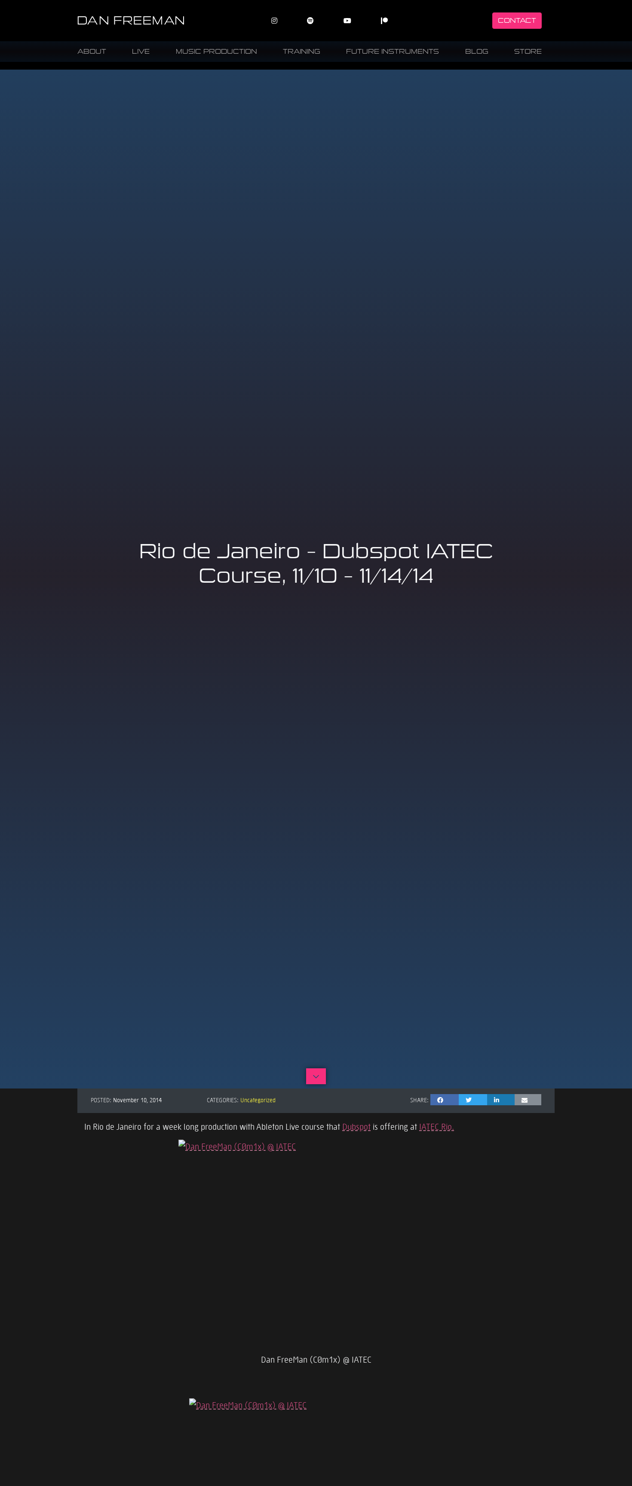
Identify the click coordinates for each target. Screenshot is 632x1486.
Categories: (223, 1100)
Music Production (216, 51)
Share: (419, 1100)
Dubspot (356, 1126)
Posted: (101, 1100)
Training (301, 51)
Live (141, 51)
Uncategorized (258, 1100)
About (91, 51)
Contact (517, 20)
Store (528, 51)
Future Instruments (392, 51)
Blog (476, 51)
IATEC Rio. (436, 1126)
